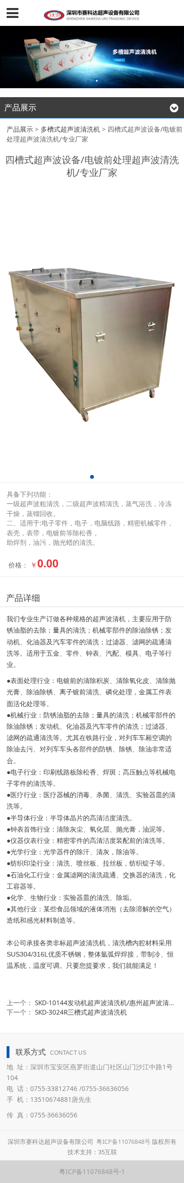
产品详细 (23, 597)
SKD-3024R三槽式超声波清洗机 (81, 1012)
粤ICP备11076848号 (123, 1141)
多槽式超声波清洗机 (70, 129)
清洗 (122, 715)
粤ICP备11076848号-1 (92, 1171)
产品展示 (20, 129)
